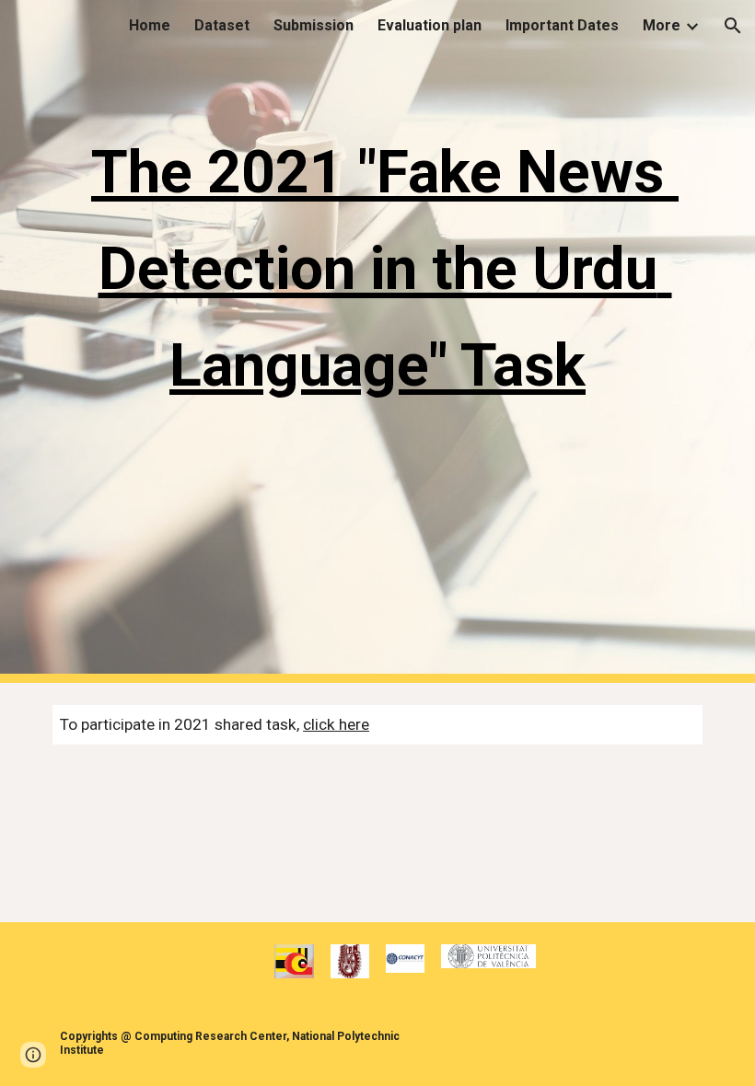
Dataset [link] (222, 25)
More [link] (661, 25)
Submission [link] (313, 25)
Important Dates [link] (562, 25)
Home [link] (149, 25)
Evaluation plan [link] (430, 25)
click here (336, 724)
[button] (733, 26)
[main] (377, 341)
